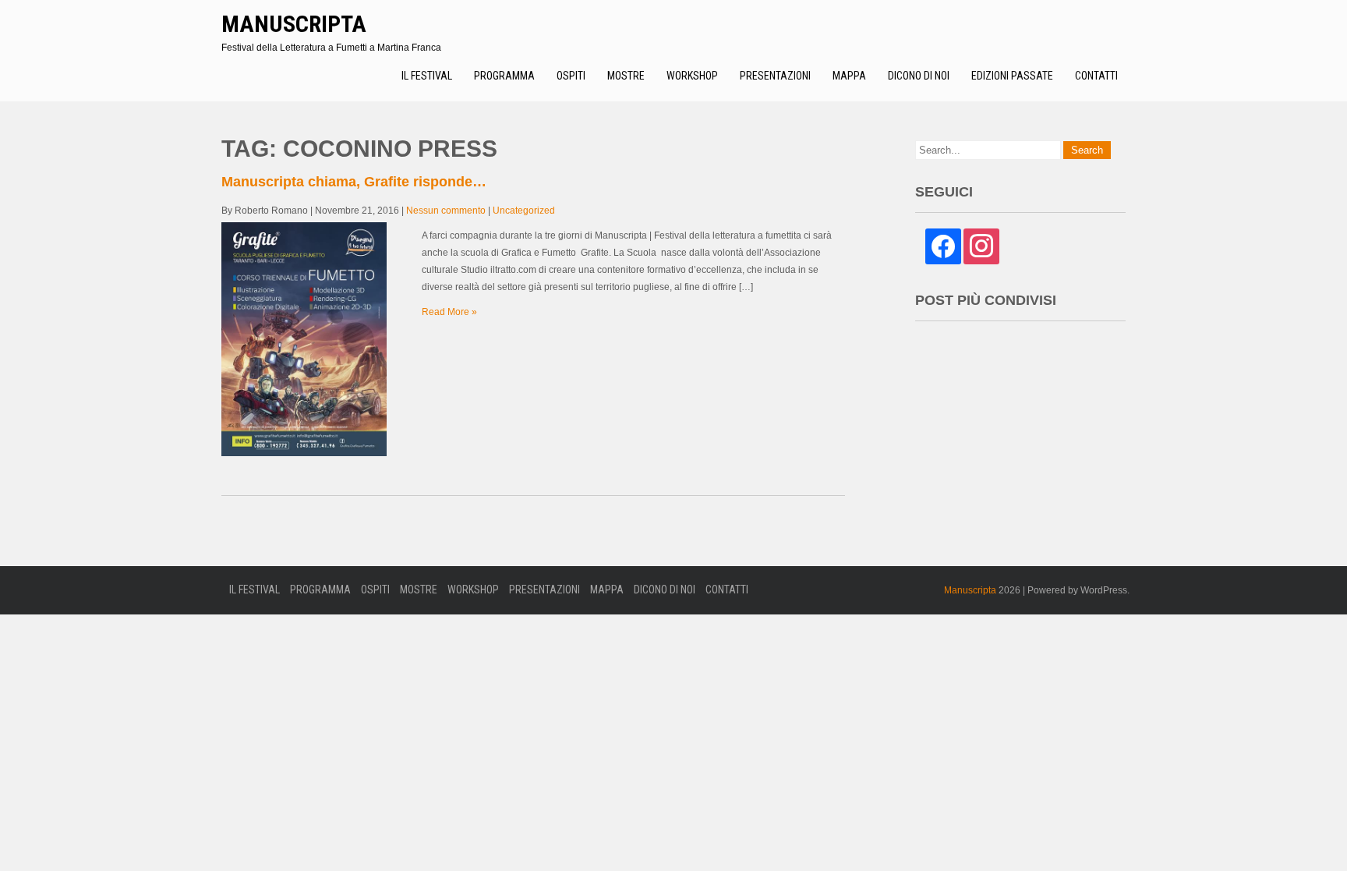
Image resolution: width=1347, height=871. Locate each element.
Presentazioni (775, 75)
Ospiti (571, 75)
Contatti (1096, 75)
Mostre (626, 75)
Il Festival (426, 75)
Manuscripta (293, 23)
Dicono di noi (918, 75)
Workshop (692, 75)
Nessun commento (446, 210)
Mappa (849, 75)
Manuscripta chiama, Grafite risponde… (353, 181)
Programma (504, 75)
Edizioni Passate (1012, 75)
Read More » (449, 311)
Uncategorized (524, 210)
